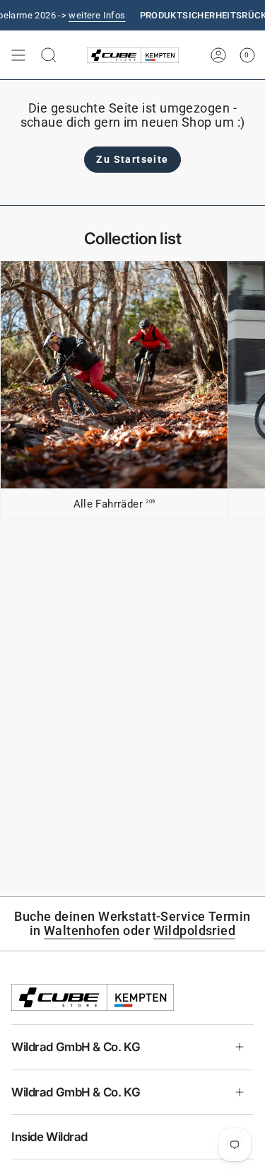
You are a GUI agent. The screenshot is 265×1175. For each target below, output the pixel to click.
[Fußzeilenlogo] (92, 997)
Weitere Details (80, 15)
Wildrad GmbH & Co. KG (75, 1047)
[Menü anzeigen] (18, 55)
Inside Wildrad (49, 1137)
